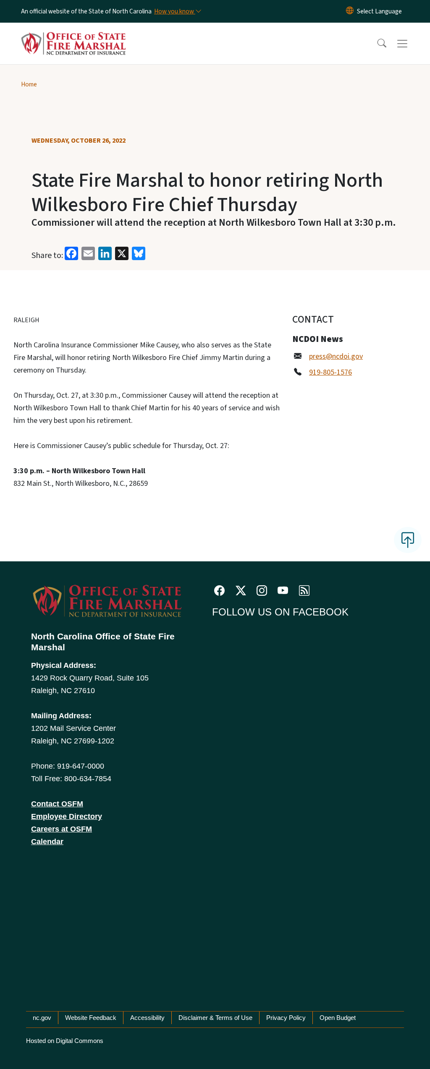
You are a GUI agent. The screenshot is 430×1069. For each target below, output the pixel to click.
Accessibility (147, 1017)
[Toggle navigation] (410, 44)
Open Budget (338, 1017)
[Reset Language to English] (350, 11)
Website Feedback (90, 1017)
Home (29, 84)
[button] (376, 44)
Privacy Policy (286, 1017)
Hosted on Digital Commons (64, 1040)
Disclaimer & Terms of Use (215, 1017)
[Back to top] (408, 540)
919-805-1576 (330, 372)
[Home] (73, 34)
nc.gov (42, 1017)
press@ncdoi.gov (336, 356)
